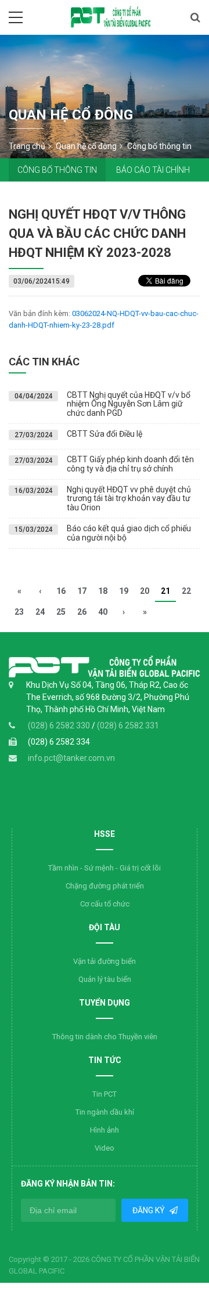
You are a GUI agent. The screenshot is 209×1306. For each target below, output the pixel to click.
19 (123, 591)
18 (102, 591)
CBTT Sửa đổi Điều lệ (104, 433)
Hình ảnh (104, 1130)
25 (61, 611)
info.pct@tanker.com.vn (71, 758)
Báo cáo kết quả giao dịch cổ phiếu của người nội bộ (129, 533)
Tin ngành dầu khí (104, 1112)
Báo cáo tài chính (153, 170)
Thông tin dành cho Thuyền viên (104, 1036)
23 (19, 611)
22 (186, 591)
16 (61, 591)
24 (40, 611)
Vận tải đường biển (104, 961)
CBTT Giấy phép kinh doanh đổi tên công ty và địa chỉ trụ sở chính (130, 464)
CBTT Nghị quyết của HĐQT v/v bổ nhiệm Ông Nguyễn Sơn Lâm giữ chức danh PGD (128, 404)
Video (104, 1148)
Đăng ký (149, 1210)
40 (102, 611)
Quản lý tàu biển (104, 979)
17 (82, 591)
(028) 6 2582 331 (128, 725)
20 (144, 591)
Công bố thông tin (57, 170)
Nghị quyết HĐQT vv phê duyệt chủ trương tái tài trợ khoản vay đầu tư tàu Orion (129, 498)
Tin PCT (104, 1094)
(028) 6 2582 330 (60, 725)
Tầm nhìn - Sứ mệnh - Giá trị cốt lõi (104, 868)
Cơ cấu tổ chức (104, 903)
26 (82, 611)
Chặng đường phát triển (105, 885)
